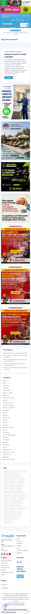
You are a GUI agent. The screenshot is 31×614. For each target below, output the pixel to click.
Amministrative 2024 (9, 407)
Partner (23, 15)
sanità (5, 400)
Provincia (6, 385)
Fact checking (5, 565)
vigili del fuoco (8, 522)
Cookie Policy (5, 588)
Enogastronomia (8, 403)
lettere (19, 488)
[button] (28, 25)
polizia (6, 505)
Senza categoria (8, 393)
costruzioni (7, 478)
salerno (19, 512)
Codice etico (17, 15)
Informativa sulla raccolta (9, 612)
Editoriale (6, 395)
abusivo (6, 471)
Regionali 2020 (8, 449)
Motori (6, 422)
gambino (20, 485)
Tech (5, 383)
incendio (6, 488)
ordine (23, 495)
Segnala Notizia (5, 16)
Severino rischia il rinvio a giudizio (15, 55)
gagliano (12, 485)
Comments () (18, 51)
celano (18, 475)
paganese (7, 498)
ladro (13, 488)
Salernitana (20, 543)
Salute (5, 412)
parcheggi (22, 498)
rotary (12, 512)
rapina (6, 512)
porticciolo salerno (9, 508)
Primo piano (7, 390)
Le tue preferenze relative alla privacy (16, 609)
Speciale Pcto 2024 (9, 398)
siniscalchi (7, 515)
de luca (22, 478)
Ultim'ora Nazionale (9, 427)
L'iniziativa (6, 432)
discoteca (14, 481)
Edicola (20, 576)
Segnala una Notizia (6, 560)
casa (24, 471)
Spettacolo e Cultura (9, 452)
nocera (13, 491)
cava (5, 475)
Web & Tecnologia (8, 405)
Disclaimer (10, 15)
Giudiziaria (6, 410)
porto (18, 508)
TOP (5, 518)
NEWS (6, 491)
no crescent (7, 495)
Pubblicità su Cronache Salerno (7, 573)
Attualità (6, 457)
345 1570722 (4, 550)
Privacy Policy (4, 584)
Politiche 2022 (7, 454)
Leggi (8, 77)
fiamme (22, 481)
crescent (15, 478)
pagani (14, 498)
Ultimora (6, 437)
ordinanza (16, 495)
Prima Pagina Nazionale (10, 435)
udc (11, 518)
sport (19, 515)
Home (18, 538)
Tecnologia (7, 417)
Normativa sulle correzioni (5, 569)
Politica (6, 415)
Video (5, 380)
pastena (6, 502)
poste (24, 508)
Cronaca (6, 442)
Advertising (4, 15)
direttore (6, 481)
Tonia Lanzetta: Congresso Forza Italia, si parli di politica (15, 356)
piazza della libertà (17, 502)
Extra (5, 430)
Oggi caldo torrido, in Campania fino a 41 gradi (15, 353)
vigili (15, 518)
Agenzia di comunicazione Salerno (15, 604)
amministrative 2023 (9, 459)
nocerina (20, 491)
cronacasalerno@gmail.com (7, 546)
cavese (12, 475)
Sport (5, 447)
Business (6, 388)
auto (12, 471)
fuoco (5, 485)
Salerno (6, 420)
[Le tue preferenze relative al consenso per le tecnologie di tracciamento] (28, 611)
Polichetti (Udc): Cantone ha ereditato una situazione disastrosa (14, 364)
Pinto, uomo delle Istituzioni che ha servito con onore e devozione (15, 33)
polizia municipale (15, 505)
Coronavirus (7, 444)
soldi (14, 515)
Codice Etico (4, 563)
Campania (6, 440)
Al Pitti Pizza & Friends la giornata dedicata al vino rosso (15, 368)
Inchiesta (6, 425)
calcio (18, 471)
